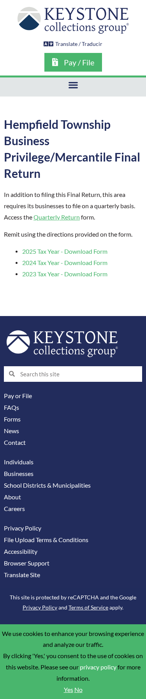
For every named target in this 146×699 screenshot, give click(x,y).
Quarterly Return (56, 217)
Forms (12, 419)
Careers (14, 508)
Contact (15, 442)
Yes (68, 689)
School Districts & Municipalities (47, 485)
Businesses (18, 473)
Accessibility (20, 551)
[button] (73, 85)
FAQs (11, 407)
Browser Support (26, 563)
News (11, 430)
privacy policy (98, 667)
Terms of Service (88, 607)
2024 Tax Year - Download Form (64, 262)
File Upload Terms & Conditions (46, 539)
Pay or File (18, 395)
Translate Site (22, 574)
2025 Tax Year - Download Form (64, 251)
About (12, 497)
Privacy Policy (22, 528)
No (78, 689)
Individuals (18, 461)
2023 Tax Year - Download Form (64, 273)
